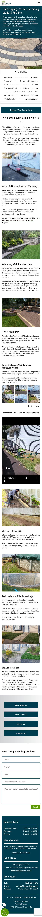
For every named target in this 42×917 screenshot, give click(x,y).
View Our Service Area (21, 852)
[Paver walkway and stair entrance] (21, 402)
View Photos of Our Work (21, 870)
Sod (3, 680)
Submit (35, 807)
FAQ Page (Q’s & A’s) (21, 864)
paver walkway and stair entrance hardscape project (21, 220)
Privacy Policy (28, 907)
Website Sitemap (21, 904)
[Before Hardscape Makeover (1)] (8, 393)
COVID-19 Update (15, 907)
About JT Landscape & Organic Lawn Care (21, 867)
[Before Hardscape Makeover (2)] (8, 402)
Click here (34, 95)
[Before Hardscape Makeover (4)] (21, 393)
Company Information (21, 901)
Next (37, 406)
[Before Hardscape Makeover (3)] (34, 402)
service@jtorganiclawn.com (27, 886)
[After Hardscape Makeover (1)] (34, 393)
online (36, 88)
